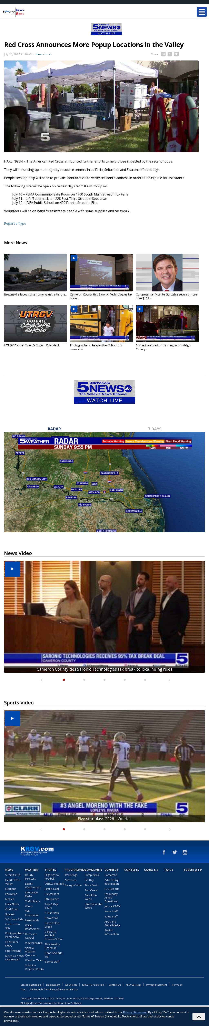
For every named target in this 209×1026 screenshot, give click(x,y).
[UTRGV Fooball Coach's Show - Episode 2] (35, 323)
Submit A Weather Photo (34, 967)
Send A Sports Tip (53, 954)
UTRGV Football (54, 883)
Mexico (9, 899)
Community (93, 870)
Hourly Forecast (30, 876)
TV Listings (71, 875)
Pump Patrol (92, 875)
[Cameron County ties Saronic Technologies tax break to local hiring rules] (101, 272)
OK (199, 1016)
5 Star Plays (52, 913)
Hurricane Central (31, 935)
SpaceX (9, 914)
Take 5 (168, 870)
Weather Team (34, 960)
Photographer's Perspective (14, 935)
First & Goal (52, 889)
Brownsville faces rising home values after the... (35, 294)
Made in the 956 (12, 926)
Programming (74, 870)
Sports (50, 870)
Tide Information (32, 913)
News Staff (111, 911)
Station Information (111, 932)
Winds (29, 906)
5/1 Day (89, 880)
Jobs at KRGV (112, 906)
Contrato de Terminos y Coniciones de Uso (54, 989)
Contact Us (111, 875)
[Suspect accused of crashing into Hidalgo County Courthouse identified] (167, 323)
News (9, 870)
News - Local (43, 54)
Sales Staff (111, 916)
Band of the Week (52, 924)
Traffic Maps (32, 901)
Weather (31, 870)
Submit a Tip (12, 875)
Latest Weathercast (33, 885)
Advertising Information (111, 881)
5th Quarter (52, 899)
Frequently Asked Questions (111, 897)
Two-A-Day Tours (51, 906)
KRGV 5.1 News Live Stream (14, 957)
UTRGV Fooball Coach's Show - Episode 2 (31, 345)
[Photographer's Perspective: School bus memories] (101, 323)
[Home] (27, 12)
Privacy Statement (156, 984)
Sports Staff (52, 961)
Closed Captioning (31, 984)
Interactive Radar (31, 894)
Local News (12, 904)
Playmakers (52, 894)
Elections (10, 889)
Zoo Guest (91, 890)
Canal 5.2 (151, 870)
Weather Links (34, 943)
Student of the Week (93, 906)
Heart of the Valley (12, 881)
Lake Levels (32, 920)
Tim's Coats (92, 885)
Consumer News (11, 943)
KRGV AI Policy (133, 984)
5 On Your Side (14, 919)
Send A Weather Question (31, 951)
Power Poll (51, 918)
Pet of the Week (91, 897)
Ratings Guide (73, 885)
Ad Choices (71, 984)
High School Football (52, 876)
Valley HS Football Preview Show (53, 935)
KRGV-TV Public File (93, 984)
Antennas (71, 880)
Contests (131, 870)
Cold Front (11, 909)
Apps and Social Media (112, 923)
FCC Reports (111, 889)
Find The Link (13, 950)
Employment (53, 984)
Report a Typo (15, 223)
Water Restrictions (32, 927)
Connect (111, 870)
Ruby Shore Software (69, 1002)
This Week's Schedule (52, 946)
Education (11, 894)
